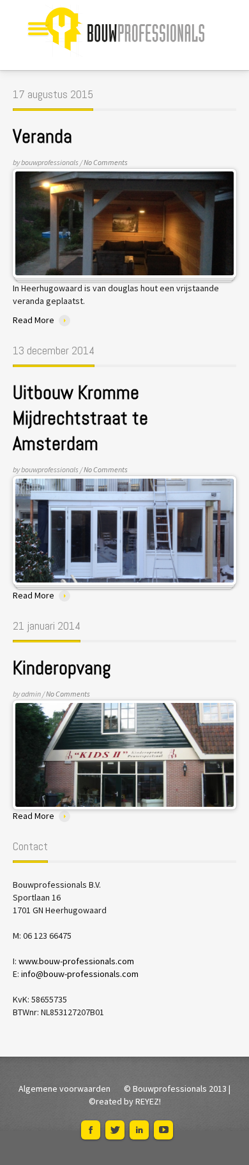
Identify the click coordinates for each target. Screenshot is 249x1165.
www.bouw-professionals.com (76, 961)
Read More (33, 320)
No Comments (106, 162)
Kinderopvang (62, 668)
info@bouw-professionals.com (80, 974)
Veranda (42, 136)
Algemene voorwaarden (64, 1088)
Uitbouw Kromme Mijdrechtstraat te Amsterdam (80, 418)
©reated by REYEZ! (125, 1101)
